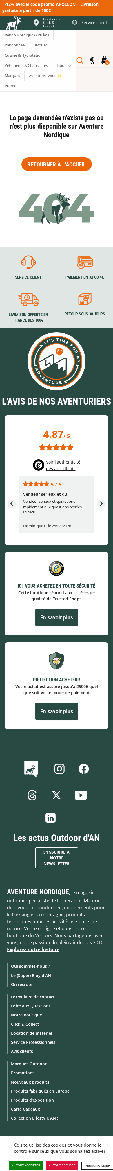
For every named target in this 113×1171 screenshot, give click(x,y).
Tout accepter (28, 1165)
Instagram (59, 768)
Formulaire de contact (33, 997)
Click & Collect (25, 1024)
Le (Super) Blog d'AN (31, 975)
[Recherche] (80, 60)
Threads (32, 795)
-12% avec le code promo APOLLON (40, 4)
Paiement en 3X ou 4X (84, 277)
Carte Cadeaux (25, 1109)
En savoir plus (56, 617)
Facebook (84, 768)
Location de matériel (31, 1033)
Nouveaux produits (30, 1082)
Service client (28, 277)
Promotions (22, 1072)
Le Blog (32, 768)
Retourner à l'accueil (56, 164)
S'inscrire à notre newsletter (56, 857)
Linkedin (51, 817)
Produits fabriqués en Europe (40, 1091)
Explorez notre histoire (33, 949)
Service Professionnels (33, 1042)
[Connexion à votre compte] (92, 60)
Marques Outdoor (29, 1063)
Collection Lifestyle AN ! (34, 1118)
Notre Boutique (26, 1015)
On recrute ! (23, 984)
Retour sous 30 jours (85, 314)
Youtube (81, 795)
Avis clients (22, 1051)
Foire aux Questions (31, 1006)
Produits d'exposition (32, 1100)
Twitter (56, 795)
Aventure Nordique (38, 892)
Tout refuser (64, 1165)
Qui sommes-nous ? (30, 966)
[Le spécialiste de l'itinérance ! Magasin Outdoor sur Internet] (13, 23)
